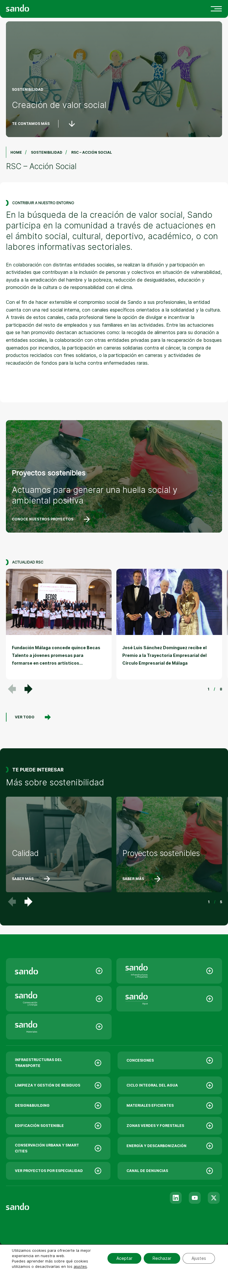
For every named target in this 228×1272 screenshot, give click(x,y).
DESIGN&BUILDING (32, 1105)
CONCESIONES (140, 1060)
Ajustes (198, 1258)
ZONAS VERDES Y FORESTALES (155, 1125)
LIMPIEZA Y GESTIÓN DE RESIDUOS (47, 1085)
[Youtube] (195, 1198)
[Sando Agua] (169, 998)
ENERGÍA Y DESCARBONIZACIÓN (156, 1146)
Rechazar (162, 1258)
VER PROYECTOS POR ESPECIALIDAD (49, 1170)
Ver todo (24, 717)
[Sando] (28, 7)
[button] (28, 689)
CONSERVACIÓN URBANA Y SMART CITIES (47, 1148)
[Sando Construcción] (169, 971)
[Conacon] (59, 998)
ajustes (80, 1266)
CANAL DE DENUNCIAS (147, 1170)
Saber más (23, 878)
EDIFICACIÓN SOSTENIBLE (39, 1125)
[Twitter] (214, 1198)
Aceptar (124, 1258)
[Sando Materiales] (59, 1026)
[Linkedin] (176, 1198)
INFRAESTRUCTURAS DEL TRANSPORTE (38, 1062)
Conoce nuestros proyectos (42, 519)
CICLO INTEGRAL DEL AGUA (152, 1085)
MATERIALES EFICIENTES (150, 1105)
